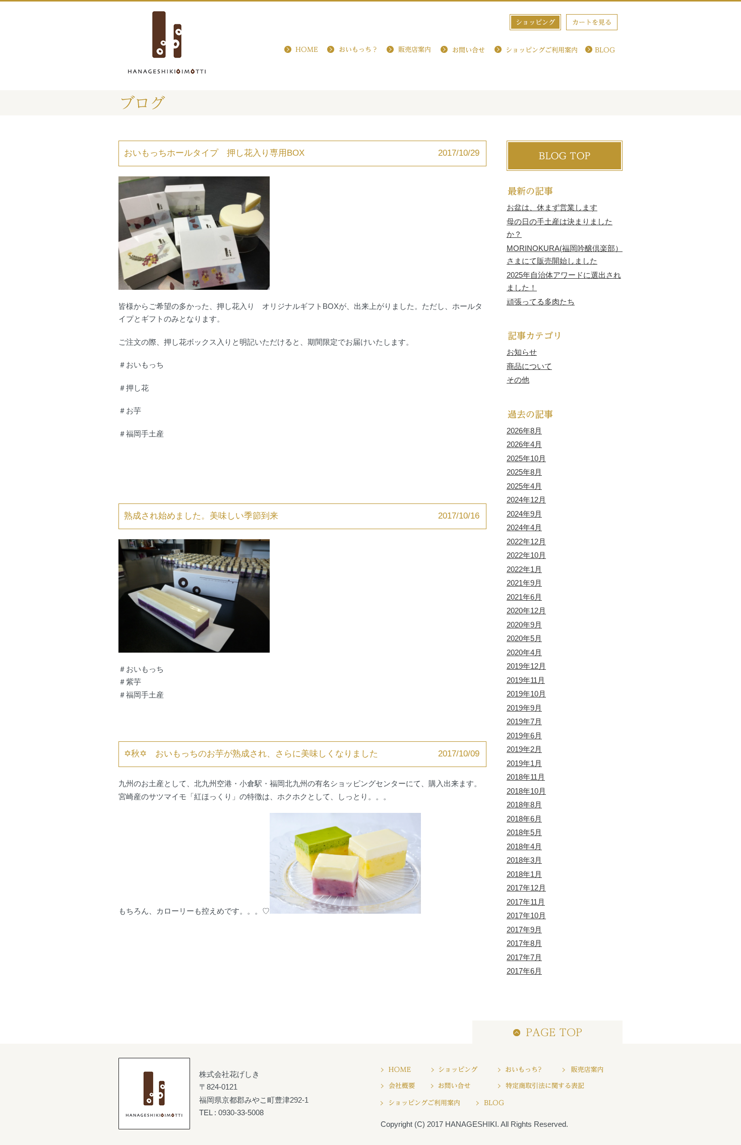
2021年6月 (524, 597)
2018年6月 (524, 818)
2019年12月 (526, 666)
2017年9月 (524, 929)
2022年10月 (526, 555)
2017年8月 (524, 943)
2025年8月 (524, 472)
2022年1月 (524, 569)
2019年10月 (526, 693)
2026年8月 (524, 430)
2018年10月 (526, 791)
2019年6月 (524, 735)
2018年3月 (524, 860)
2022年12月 (526, 541)
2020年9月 (524, 624)
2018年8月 (524, 804)
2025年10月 (526, 458)
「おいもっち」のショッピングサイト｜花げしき (167, 46)
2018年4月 (524, 846)
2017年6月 (524, 971)
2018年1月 (524, 874)
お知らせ (522, 352)
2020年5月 (524, 638)
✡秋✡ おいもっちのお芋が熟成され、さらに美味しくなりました (251, 753)
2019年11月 (526, 680)
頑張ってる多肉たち (541, 301)
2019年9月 (524, 708)
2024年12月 (526, 499)
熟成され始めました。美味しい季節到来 (205, 516)
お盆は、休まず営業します (552, 207)
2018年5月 (524, 832)
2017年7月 (524, 957)
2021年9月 (524, 583)
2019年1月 (524, 763)
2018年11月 (526, 777)
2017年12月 (526, 887)
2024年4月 (524, 527)
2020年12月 (526, 610)
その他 (518, 379)
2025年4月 (524, 486)
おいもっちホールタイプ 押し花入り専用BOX (214, 153)
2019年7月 (524, 721)
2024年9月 (524, 514)
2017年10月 (526, 915)
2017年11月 (526, 902)
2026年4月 (524, 444)
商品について (529, 366)
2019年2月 (524, 749)
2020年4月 (524, 652)
